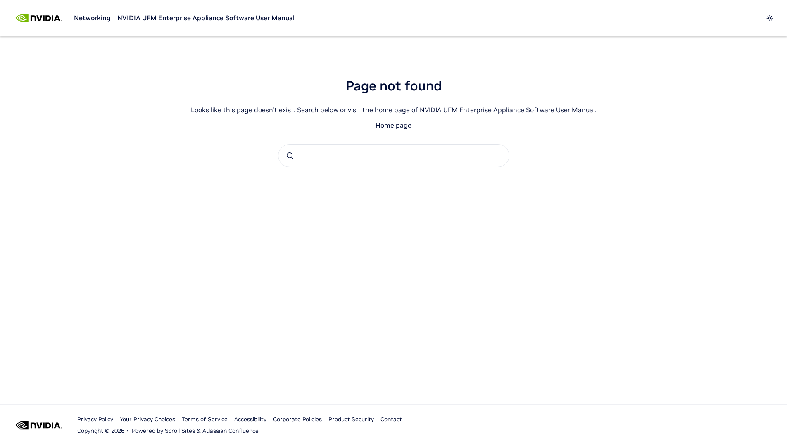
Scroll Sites (180, 430)
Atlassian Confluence (230, 430)
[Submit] (290, 155)
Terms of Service (205, 419)
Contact (391, 419)
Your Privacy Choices (147, 419)
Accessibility (250, 419)
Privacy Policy (95, 419)
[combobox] (393, 156)
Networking (92, 18)
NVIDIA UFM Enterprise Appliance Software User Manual (206, 18)
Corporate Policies (297, 419)
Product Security (351, 419)
